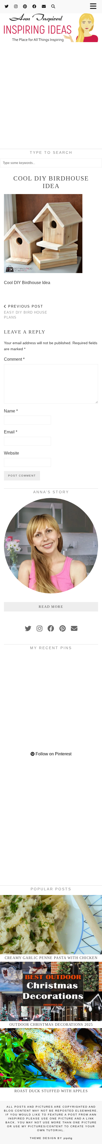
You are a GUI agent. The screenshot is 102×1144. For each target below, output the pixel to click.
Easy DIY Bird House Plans (25, 311)
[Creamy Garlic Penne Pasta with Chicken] (51, 924)
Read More (51, 607)
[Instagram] (16, 6)
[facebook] (51, 628)
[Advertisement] (51, 97)
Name (11, 411)
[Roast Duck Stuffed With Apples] (51, 1058)
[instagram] (39, 628)
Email (10, 432)
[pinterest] (62, 628)
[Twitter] (7, 6)
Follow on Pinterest (53, 754)
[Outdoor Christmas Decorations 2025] (51, 991)
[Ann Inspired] (51, 21)
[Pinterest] (25, 6)
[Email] (44, 6)
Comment (14, 359)
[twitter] (28, 628)
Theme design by (51, 1138)
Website (11, 453)
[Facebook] (34, 6)
